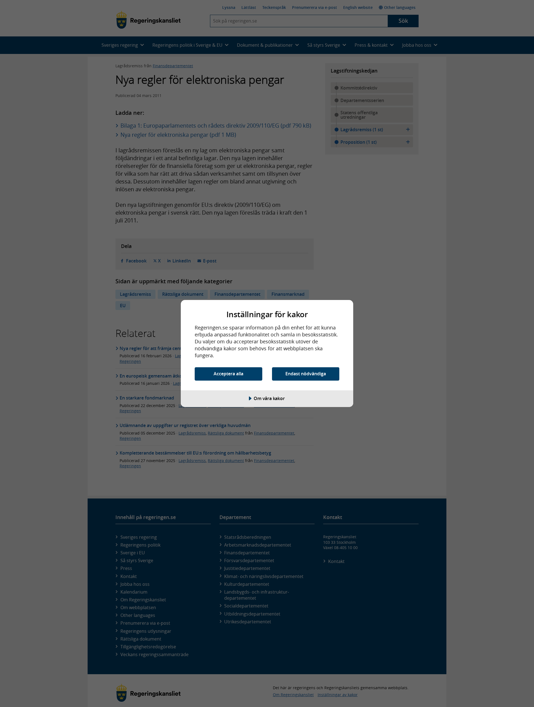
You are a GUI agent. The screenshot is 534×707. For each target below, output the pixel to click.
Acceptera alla (228, 374)
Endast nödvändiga (305, 374)
